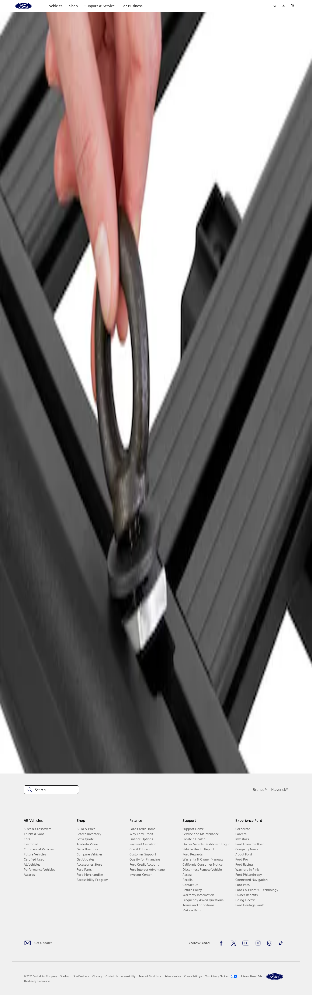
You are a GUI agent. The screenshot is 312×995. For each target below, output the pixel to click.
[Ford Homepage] (274, 977)
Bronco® (260, 789)
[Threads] (269, 943)
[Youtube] (245, 943)
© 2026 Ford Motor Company (40, 976)
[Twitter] (233, 943)
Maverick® (279, 789)
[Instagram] (258, 943)
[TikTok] (280, 943)
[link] (65, 976)
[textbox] (51, 790)
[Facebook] (222, 943)
